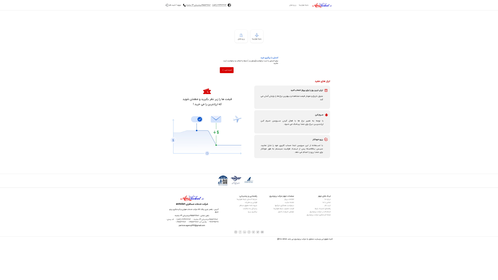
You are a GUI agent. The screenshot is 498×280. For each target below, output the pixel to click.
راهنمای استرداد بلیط (323, 208)
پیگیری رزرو (252, 212)
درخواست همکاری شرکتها (284, 205)
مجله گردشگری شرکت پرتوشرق (319, 215)
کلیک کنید (228, 70)
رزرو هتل (292, 5)
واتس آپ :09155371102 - (196, 222)
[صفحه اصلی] (322, 5)
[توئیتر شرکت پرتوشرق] (257, 232)
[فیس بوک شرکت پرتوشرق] (240, 232)
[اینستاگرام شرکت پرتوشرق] (249, 232)
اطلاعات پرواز (289, 199)
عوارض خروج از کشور (286, 212)
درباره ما (328, 199)
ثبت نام (328, 205)
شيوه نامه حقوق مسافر (248, 205)
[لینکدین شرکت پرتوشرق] (244, 232)
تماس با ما (327, 202)
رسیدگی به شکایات (250, 208)
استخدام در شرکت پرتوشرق (320, 212)
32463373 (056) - (183, 219)
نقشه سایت (289, 202)
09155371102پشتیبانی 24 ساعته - (205, 219)
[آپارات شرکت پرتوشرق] (235, 232)
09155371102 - (180, 222)
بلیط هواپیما (304, 5)
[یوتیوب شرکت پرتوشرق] (262, 232)
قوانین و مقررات (251, 202)
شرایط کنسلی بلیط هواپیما (247, 199)
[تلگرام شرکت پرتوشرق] (253, 232)
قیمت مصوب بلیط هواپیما (284, 208)
